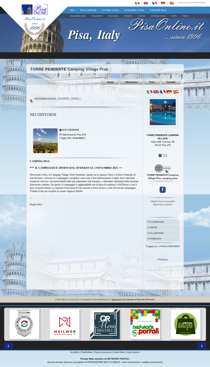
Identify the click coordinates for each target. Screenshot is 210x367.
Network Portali (197, 3)
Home (110, 82)
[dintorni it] (149, 92)
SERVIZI (153, 227)
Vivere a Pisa (110, 10)
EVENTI (141, 16)
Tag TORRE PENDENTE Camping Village (163, 281)
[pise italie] (154, 3)
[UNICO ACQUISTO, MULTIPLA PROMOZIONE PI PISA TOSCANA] (105, 324)
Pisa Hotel (97, 16)
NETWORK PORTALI (118, 358)
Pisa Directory (78, 16)
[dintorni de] (169, 92)
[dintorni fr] (162, 92)
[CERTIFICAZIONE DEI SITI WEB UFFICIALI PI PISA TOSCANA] (185, 324)
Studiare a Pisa (134, 10)
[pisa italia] (137, 3)
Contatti (170, 82)
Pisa (72, 10)
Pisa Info (113, 16)
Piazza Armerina (102, 352)
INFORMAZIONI (158, 16)
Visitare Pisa (157, 10)
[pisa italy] (145, 3)
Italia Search (133, 352)
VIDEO (185, 16)
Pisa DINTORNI (156, 233)
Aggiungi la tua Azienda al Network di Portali (132, 299)
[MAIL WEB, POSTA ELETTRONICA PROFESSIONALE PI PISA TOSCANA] (24, 324)
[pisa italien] (163, 3)
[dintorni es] (176, 92)
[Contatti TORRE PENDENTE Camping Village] (162, 155)
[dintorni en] (156, 92)
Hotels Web (119, 352)
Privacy (163, 259)
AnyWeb (74, 352)
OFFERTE (128, 16)
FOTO (174, 16)
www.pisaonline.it (74, 299)
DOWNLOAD (155, 239)
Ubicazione (131, 82)
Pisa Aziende (88, 10)
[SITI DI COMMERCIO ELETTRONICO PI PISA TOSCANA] (145, 324)
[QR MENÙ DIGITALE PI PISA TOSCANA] (64, 324)
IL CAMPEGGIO (156, 222)
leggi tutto (36, 204)
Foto (152, 82)
